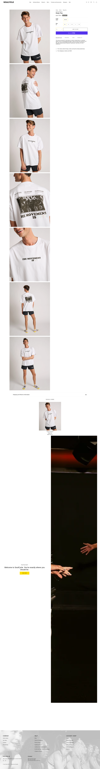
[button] (30, 2)
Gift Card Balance (70, 746)
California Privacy (38, 744)
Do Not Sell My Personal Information (42, 749)
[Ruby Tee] (50, 416)
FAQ (35, 738)
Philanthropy (5, 744)
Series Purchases (70, 742)
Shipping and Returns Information (21, 394)
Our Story (5, 740)
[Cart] (96, 2)
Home (57, 10)
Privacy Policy (37, 742)
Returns (68, 749)
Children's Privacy (38, 751)
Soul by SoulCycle (59, 11)
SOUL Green (5, 738)
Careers (4, 742)
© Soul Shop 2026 (6, 764)
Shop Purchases (69, 740)
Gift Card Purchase (70, 744)
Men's (60, 10)
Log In (67, 738)
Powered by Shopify (14, 764)
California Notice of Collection (41, 746)
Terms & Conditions (39, 740)
